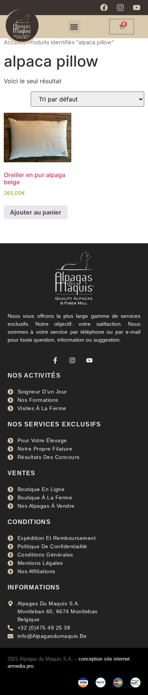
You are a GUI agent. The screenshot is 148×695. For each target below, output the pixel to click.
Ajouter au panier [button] (35, 212)
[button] (74, 26)
